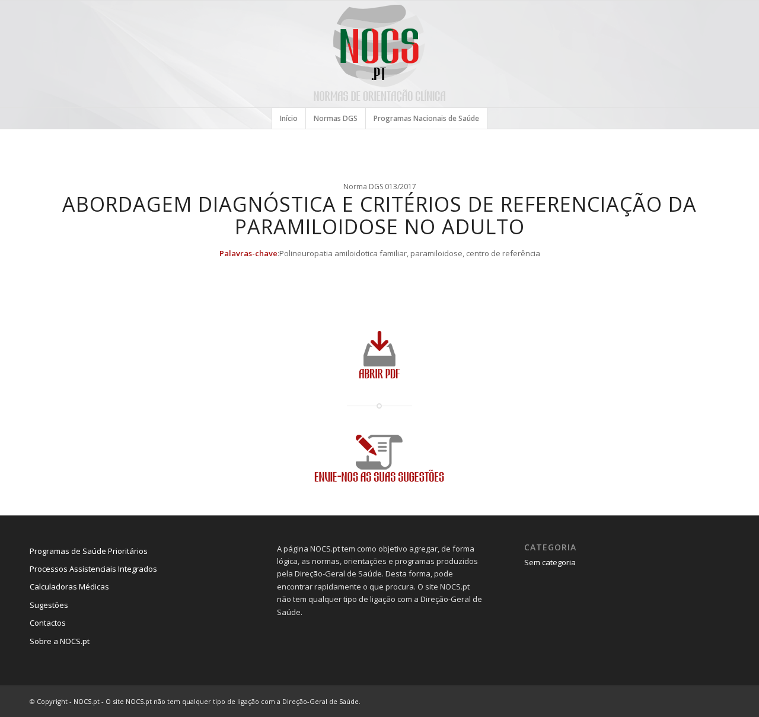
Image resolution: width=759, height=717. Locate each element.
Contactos (48, 622)
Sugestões (49, 605)
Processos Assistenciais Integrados (93, 568)
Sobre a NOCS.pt (60, 641)
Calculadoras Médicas (69, 586)
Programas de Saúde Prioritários (89, 551)
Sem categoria (550, 562)
